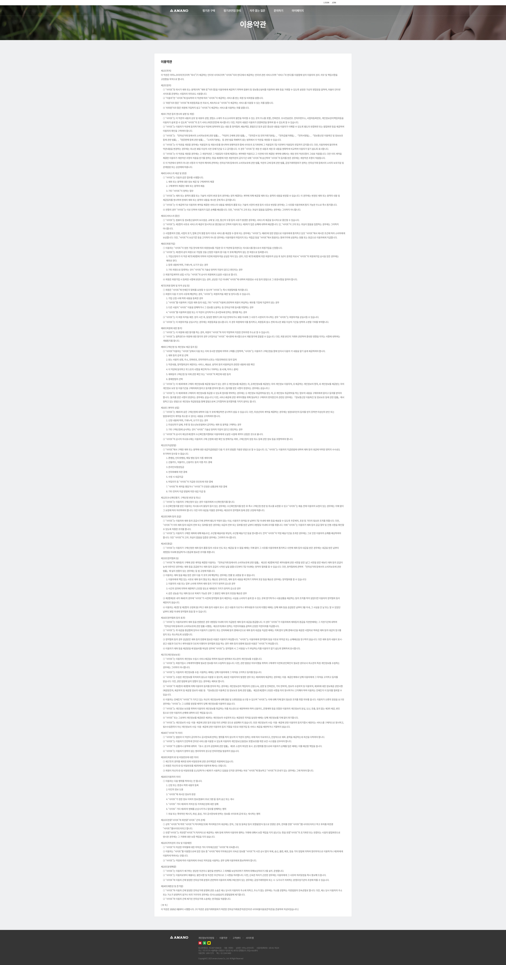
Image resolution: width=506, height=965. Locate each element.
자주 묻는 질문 (257, 10)
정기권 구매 (208, 10)
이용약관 (223, 937)
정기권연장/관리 (232, 10)
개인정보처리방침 (206, 937)
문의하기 (278, 10)
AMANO (180, 10)
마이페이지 (298, 10)
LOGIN (326, 2)
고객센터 (236, 937)
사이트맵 (250, 937)
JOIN (334, 2)
